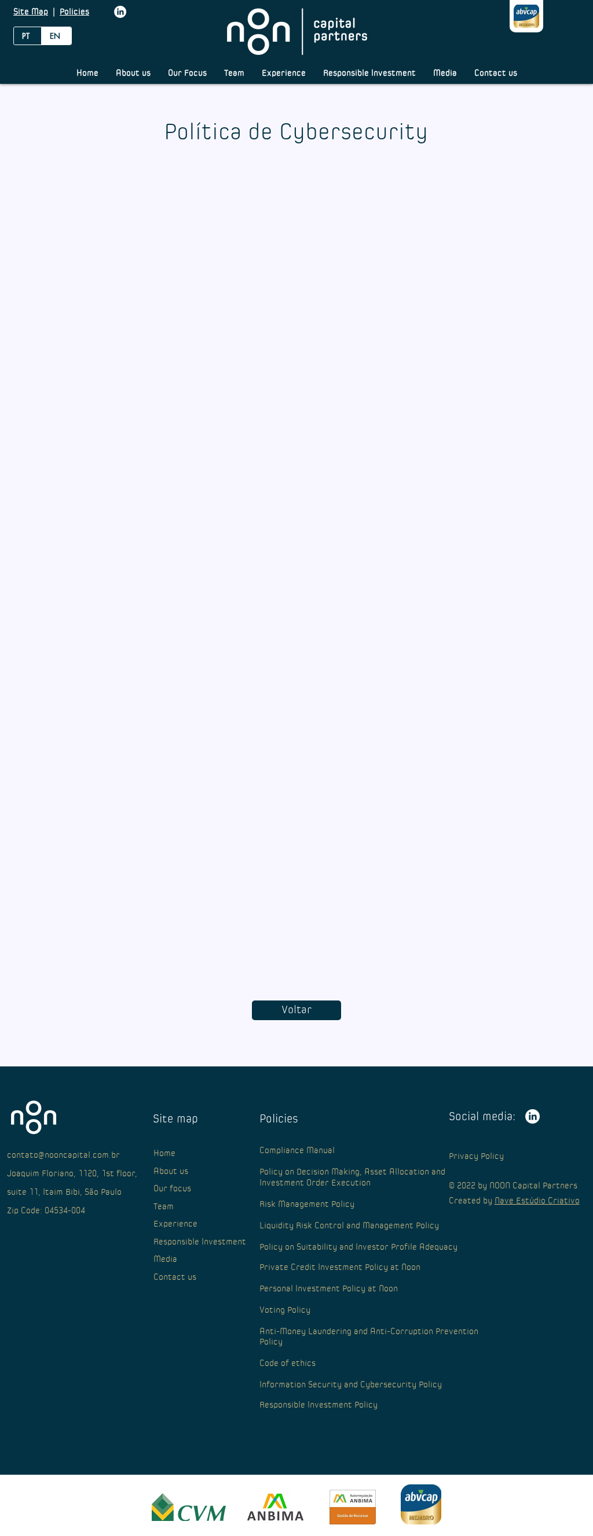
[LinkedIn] (120, 12)
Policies (74, 12)
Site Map (30, 12)
